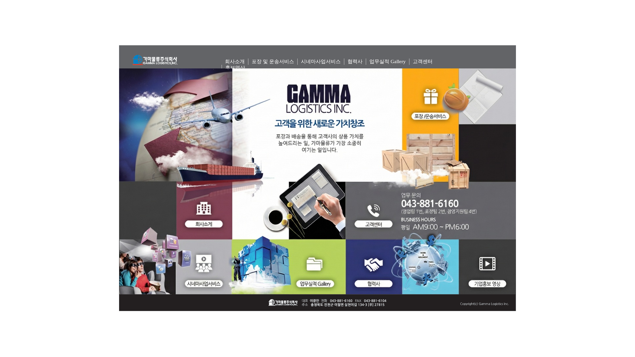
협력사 (355, 61)
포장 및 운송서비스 (273, 61)
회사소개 (235, 61)
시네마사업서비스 (321, 61)
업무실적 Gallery (387, 61)
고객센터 (423, 61)
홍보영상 (235, 67)
